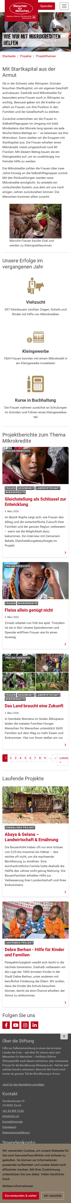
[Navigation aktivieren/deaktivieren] (64, 6)
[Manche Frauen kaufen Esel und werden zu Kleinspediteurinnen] (35, 221)
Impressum (9, 1127)
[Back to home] (21, 11)
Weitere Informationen (17, 1186)
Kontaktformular (12, 1121)
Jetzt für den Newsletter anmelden (23, 1084)
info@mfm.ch (10, 1116)
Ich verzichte (52, 1195)
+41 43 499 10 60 (13, 1111)
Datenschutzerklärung (16, 1132)
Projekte (25, 56)
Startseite (9, 56)
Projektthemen (46, 56)
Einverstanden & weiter (20, 1195)
